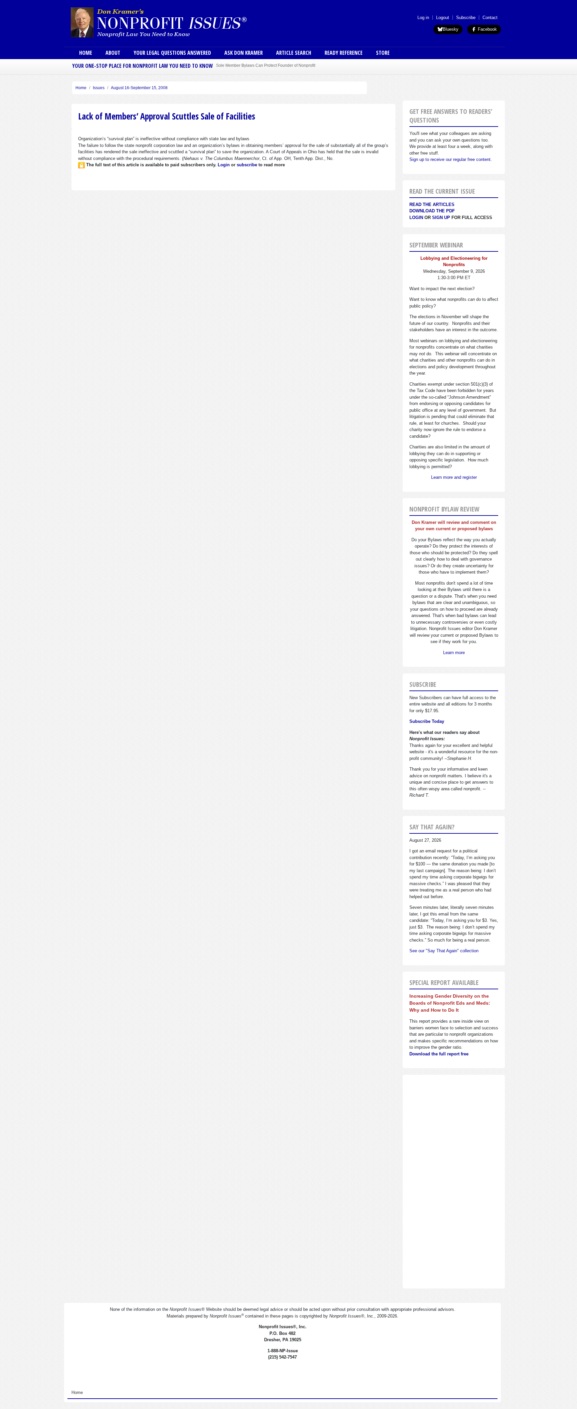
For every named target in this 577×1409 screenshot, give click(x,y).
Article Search (293, 52)
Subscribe (465, 17)
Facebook (486, 29)
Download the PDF (432, 210)
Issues (99, 87)
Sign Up (441, 217)
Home (85, 52)
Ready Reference (344, 52)
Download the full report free (438, 1053)
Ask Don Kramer (243, 52)
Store (383, 52)
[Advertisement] (453, 1181)
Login (416, 217)
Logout (442, 17)
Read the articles (431, 204)
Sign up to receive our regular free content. (450, 159)
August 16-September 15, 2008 (139, 87)
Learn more (454, 652)
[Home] (177, 22)
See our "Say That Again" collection (443, 950)
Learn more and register (454, 477)
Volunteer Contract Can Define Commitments (257, 65)
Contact (490, 17)
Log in (423, 17)
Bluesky (450, 29)
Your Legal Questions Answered (172, 52)
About (113, 52)
